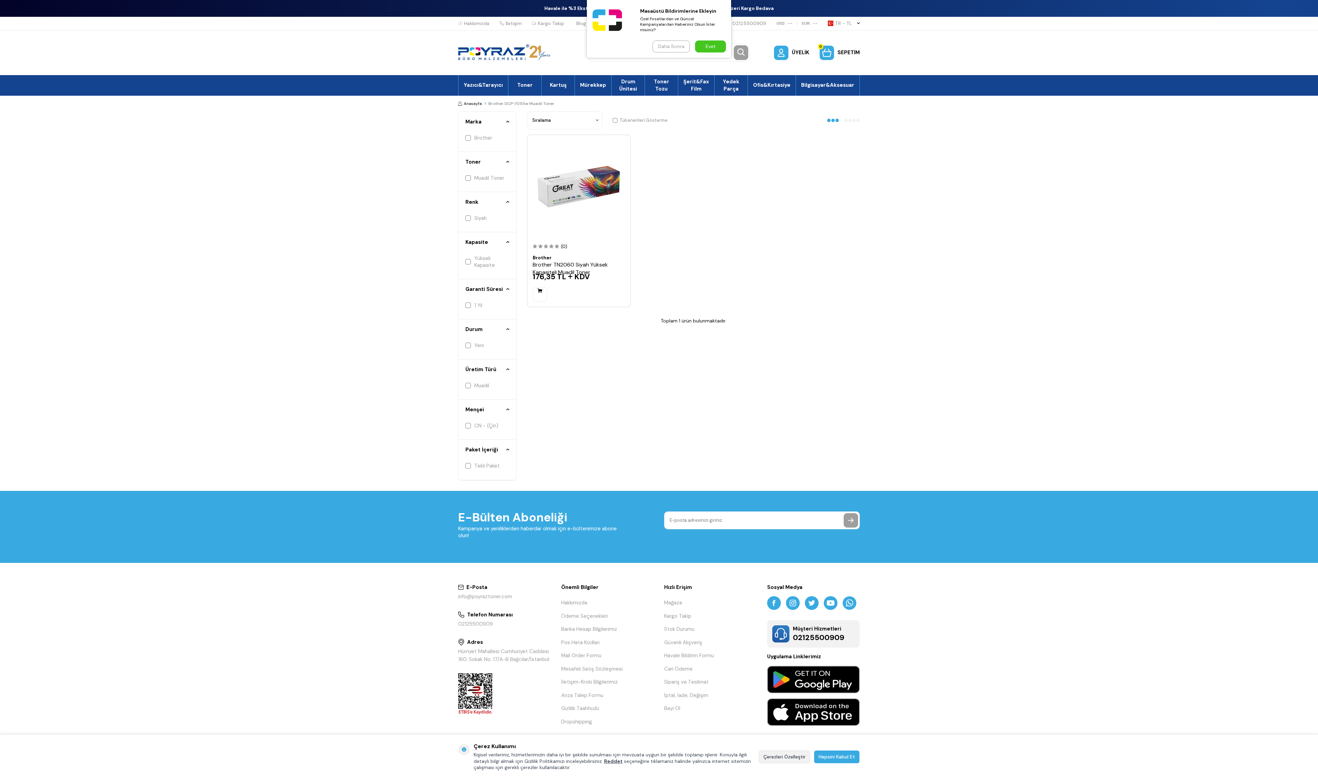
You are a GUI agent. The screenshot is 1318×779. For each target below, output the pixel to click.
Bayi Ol (672, 708)
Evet (711, 46)
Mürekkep (593, 85)
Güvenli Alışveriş (683, 642)
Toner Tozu (661, 85)
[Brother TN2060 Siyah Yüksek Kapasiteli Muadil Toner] (579, 186)
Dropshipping (576, 721)
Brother (483, 137)
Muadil (481, 385)
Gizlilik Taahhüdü (580, 708)
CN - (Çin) (486, 425)
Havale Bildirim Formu (689, 655)
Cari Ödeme (678, 668)
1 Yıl (478, 305)
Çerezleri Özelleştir (784, 757)
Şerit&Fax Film (696, 85)
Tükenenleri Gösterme (644, 120)
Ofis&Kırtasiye (771, 85)
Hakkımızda (476, 23)
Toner (525, 85)
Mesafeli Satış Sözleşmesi (592, 668)
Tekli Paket (487, 465)
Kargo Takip (551, 23)
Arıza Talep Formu (582, 695)
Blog (581, 23)
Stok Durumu (679, 629)
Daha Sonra (671, 46)
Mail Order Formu (581, 655)
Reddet (613, 761)
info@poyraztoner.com (485, 596)
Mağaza (673, 602)
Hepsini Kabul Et (837, 757)
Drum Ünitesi (628, 85)
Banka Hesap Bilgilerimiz (589, 629)
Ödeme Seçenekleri (584, 616)
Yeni (479, 345)
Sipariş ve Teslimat (686, 681)
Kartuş (558, 85)
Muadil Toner (489, 178)
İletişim (514, 23)
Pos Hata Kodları (580, 642)
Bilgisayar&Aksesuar (827, 85)
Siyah (480, 218)
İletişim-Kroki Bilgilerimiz (589, 681)
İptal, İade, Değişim (686, 695)
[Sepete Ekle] (540, 294)
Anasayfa (473, 103)
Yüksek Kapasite (484, 262)
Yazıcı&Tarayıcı (483, 85)
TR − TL (843, 23)
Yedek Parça (731, 85)
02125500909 (749, 23)
